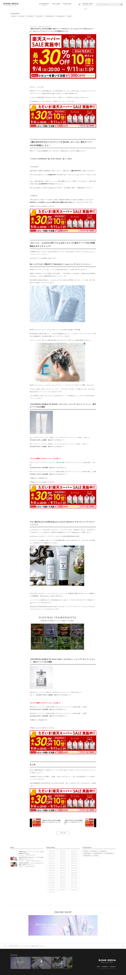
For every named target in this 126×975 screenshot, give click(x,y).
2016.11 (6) (52, 889)
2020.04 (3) (52, 870)
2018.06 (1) (74, 875)
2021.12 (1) (52, 860)
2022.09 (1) (63, 856)
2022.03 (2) (63, 858)
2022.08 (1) (74, 856)
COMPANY (30, 16)
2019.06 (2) (74, 872)
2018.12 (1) (52, 875)
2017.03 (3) (74, 884)
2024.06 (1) (52, 851)
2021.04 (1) (52, 863)
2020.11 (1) (63, 865)
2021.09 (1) (63, 860)
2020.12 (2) (52, 865)
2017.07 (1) (63, 882)
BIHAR (13, 16)
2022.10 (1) (52, 856)
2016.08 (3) (74, 889)
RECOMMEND (60, 16)
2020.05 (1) (74, 868)
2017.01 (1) (63, 887)
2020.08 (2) (74, 865)
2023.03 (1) (52, 853)
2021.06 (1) (74, 860)
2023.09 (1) (63, 851)
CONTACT (113, 966)
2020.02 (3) (74, 870)
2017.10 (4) (74, 880)
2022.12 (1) (74, 853)
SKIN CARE (87, 855)
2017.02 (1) (52, 887)
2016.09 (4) (63, 889)
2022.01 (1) (74, 858)
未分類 (69, 16)
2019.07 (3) (63, 872)
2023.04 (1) (74, 851)
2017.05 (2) (52, 884)
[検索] (121, 5)
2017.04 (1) (63, 884)
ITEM (98, 966)
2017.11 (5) (63, 880)
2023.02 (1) (63, 853)
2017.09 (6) (52, 882)
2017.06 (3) (74, 882)
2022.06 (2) (52, 858)
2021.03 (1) (63, 863)
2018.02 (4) (63, 877)
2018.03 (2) (52, 877)
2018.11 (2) (63, 875)
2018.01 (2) (74, 877)
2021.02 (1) (74, 863)
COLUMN (21, 16)
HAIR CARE (39, 16)
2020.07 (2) (52, 868)
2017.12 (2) (52, 880)
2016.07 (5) (52, 892)
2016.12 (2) (74, 887)
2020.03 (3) (63, 870)
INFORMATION (49, 16)
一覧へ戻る (63, 832)
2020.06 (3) (63, 868)
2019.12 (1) (52, 872)
